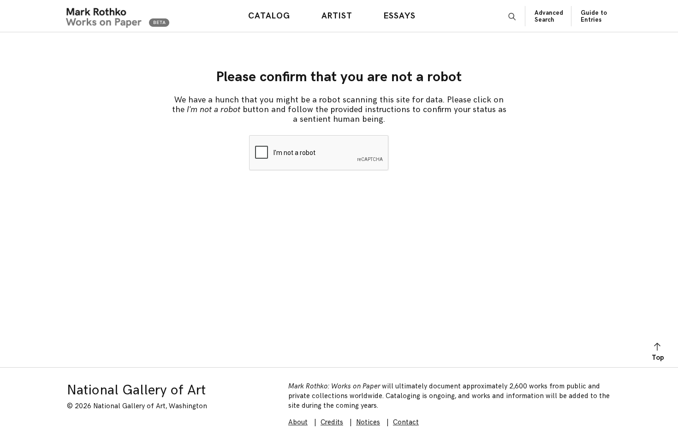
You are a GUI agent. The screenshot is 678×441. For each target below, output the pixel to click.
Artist (336, 16)
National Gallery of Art (136, 390)
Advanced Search (549, 16)
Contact (406, 422)
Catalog (269, 16)
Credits (332, 422)
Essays (400, 16)
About (298, 422)
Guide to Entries (594, 16)
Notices (368, 422)
